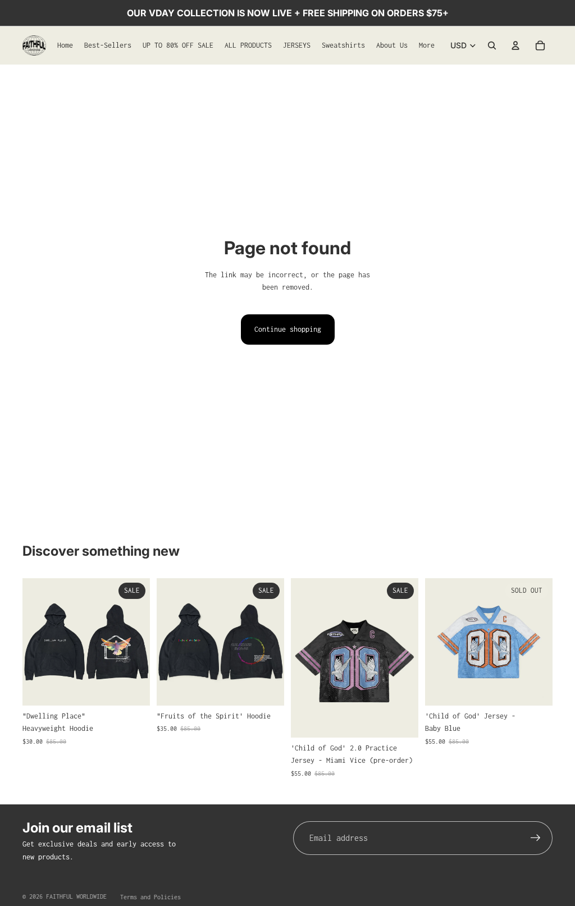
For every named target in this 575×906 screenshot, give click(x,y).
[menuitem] (426, 45)
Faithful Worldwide (76, 896)
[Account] (515, 45)
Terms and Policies (150, 897)
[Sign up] (535, 838)
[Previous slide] (34, 642)
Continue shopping (287, 329)
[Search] (492, 45)
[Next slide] (137, 642)
